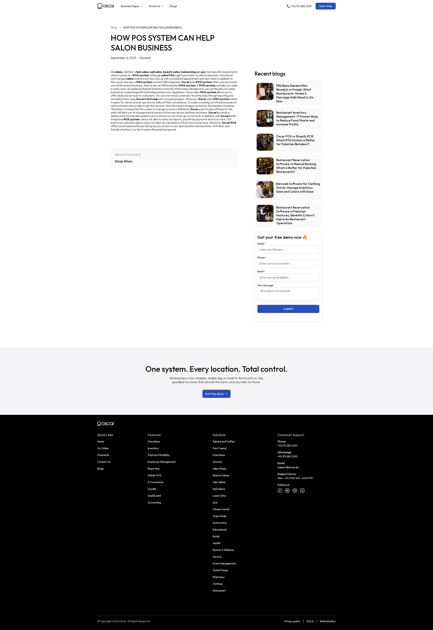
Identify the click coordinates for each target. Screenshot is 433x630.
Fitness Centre (221, 509)
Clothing (217, 583)
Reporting (153, 468)
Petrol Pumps (220, 570)
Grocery (217, 461)
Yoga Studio (220, 516)
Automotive (220, 522)
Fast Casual (219, 448)
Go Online (103, 448)
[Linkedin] (287, 490)
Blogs (173, 6)
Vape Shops (219, 468)
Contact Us (103, 461)
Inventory (153, 448)
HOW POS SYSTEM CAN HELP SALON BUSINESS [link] (152, 27)
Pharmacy (219, 577)
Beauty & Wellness (223, 550)
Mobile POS (154, 475)
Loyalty (152, 489)
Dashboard (154, 495)
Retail (216, 536)
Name (261, 243)
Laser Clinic (219, 495)
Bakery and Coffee (224, 441)
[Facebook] (280, 490)
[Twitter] (302, 490)
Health (216, 543)
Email (261, 271)
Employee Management (162, 461)
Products (154, 6)
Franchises (154, 441)
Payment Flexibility (159, 455)
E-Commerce (155, 482)
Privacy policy (292, 621)
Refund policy (328, 621)
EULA (310, 621)
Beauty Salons (221, 475)
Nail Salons (219, 489)
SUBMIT (288, 309)
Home (100, 441)
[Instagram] (294, 490)
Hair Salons (219, 482)
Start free (325, 6)
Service (217, 556)
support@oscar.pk (288, 467)
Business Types (130, 6)
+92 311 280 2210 (288, 445)
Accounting (154, 502)
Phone (261, 257)
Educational (219, 529)
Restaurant (219, 590)
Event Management (224, 563)
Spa (215, 502)
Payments (103, 455)
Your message (265, 285)
